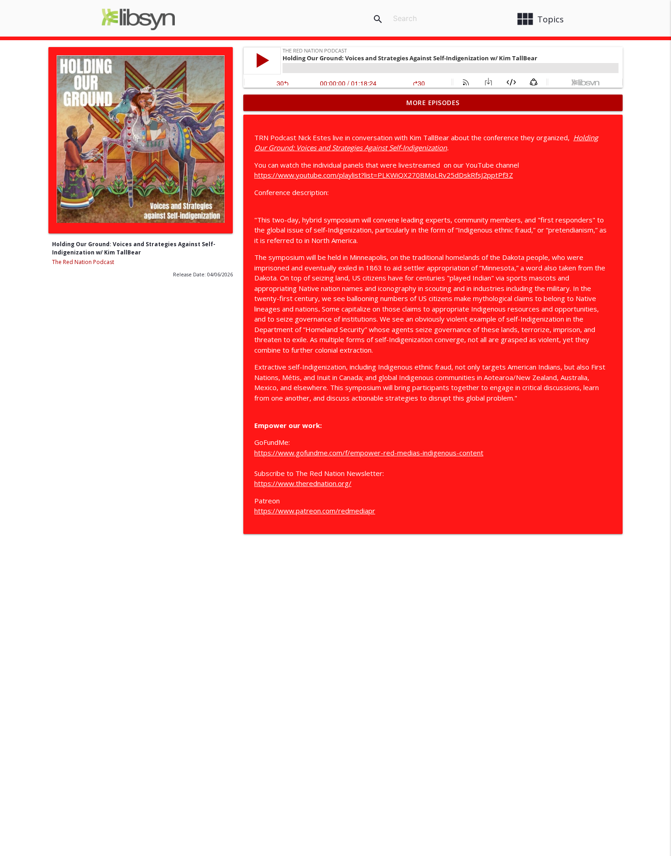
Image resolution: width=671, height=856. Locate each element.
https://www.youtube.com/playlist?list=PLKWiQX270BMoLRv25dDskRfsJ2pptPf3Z (383, 175)
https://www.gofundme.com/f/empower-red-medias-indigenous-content (368, 452)
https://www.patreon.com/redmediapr (314, 510)
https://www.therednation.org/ (302, 483)
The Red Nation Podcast (83, 262)
